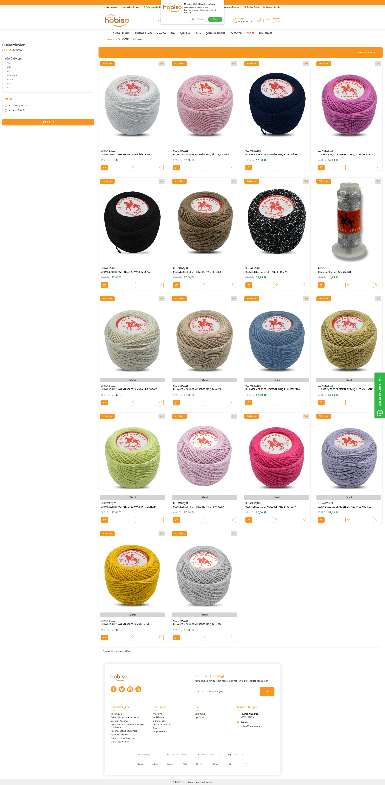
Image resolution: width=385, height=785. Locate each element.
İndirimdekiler (159, 721)
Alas (9, 71)
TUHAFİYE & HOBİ (143, 33)
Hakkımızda (116, 714)
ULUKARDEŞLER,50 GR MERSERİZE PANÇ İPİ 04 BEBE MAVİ (272, 389)
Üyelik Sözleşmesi (119, 734)
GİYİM (198, 33)
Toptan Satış (252, 7)
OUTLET (250, 33)
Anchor (10, 79)
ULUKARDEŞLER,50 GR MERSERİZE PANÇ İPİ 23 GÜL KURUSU (346, 154)
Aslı (9, 88)
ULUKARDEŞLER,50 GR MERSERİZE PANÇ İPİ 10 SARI (125, 624)
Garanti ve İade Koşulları (123, 738)
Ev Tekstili (236, 33)
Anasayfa (110, 39)
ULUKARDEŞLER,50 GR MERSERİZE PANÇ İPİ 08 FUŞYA (270, 507)
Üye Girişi (199, 717)
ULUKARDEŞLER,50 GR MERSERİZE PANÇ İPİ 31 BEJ (197, 272)
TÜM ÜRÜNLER (123, 39)
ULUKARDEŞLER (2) (17, 110)
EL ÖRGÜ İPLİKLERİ (121, 33)
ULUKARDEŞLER (108, 268)
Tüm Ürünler (265, 33)
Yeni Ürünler (159, 717)
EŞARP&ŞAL (185, 33)
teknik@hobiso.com (250, 726)
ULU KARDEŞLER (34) (17, 105)
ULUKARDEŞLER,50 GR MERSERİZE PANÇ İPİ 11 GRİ (197, 624)
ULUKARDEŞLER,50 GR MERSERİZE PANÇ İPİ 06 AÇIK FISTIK (128, 507)
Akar (9, 63)
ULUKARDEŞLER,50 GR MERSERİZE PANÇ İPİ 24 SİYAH (126, 272)
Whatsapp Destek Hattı (156, 7)
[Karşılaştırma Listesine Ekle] (132, 167)
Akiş (9, 67)
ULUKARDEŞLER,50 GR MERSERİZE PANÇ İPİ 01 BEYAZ (126, 154)
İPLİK (172, 33)
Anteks (10, 83)
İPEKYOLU (322, 268)
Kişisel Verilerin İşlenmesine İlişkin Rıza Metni (127, 726)
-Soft (175, 782)
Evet (215, 19)
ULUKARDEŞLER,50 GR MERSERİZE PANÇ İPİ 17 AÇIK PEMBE (201, 154)
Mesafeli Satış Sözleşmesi (124, 731)
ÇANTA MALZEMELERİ (216, 33)
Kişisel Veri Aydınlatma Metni (125, 717)
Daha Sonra (198, 19)
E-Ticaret (183, 782)
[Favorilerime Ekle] (160, 167)
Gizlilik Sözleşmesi (120, 742)
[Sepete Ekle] (104, 167)
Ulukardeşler (138, 39)
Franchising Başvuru (230, 7)
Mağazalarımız (111, 7)
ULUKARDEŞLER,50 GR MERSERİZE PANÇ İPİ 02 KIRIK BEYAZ (129, 389)
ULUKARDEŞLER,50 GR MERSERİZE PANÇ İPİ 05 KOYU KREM (345, 389)
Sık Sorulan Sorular (130, 7)
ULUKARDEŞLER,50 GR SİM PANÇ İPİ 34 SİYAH (266, 272)
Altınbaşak (12, 75)
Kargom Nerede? (273, 7)
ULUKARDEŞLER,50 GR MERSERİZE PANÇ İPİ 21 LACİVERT (272, 154)
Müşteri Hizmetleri (162, 724)
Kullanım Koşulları (120, 721)
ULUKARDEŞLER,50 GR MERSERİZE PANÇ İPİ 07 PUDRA (198, 507)
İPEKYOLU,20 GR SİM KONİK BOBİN (334, 272)
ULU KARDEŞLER (108, 151)
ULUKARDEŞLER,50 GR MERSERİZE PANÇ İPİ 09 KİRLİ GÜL (344, 507)
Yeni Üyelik (200, 714)
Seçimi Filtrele (48, 122)
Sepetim (157, 728)
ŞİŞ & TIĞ (161, 33)
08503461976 (247, 717)
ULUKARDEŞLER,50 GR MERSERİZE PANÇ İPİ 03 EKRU (197, 389)
